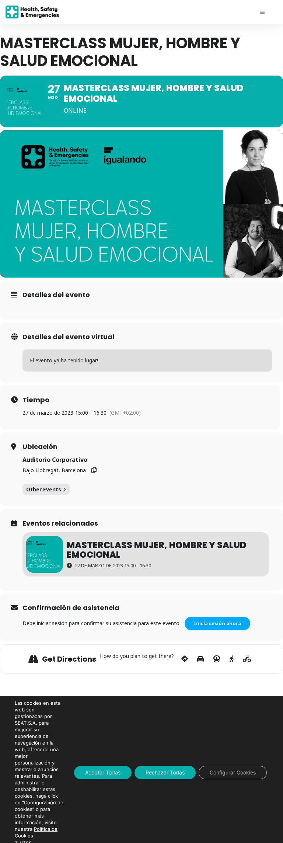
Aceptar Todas (102, 772)
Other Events (43, 489)
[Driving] (200, 659)
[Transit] (216, 659)
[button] (262, 12)
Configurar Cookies (233, 772)
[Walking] (231, 659)
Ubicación (39, 446)
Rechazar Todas (165, 772)
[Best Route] (185, 659)
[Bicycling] (247, 659)
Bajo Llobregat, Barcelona (54, 470)
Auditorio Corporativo (54, 460)
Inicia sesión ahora (217, 623)
